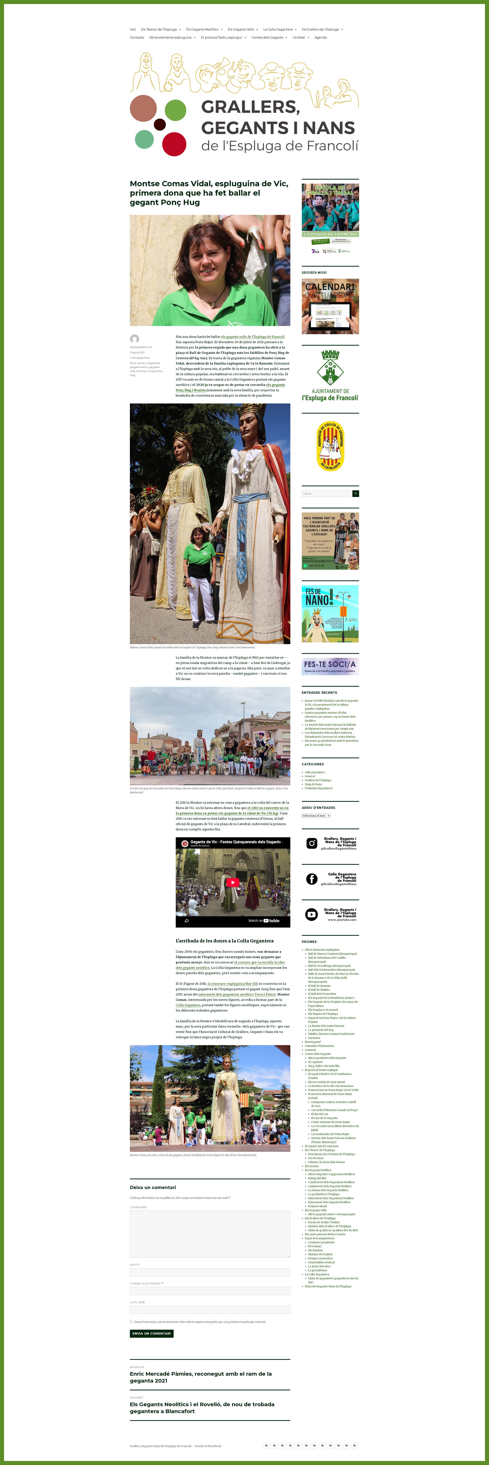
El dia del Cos (319, 1114)
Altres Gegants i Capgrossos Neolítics (331, 1174)
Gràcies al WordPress (208, 1446)
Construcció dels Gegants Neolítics (329, 1186)
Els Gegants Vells (241, 29)
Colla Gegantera (188, 1005)
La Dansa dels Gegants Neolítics (328, 1190)
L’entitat (299, 37)
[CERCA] (355, 493)
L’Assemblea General (321, 1262)
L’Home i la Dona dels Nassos (326, 1162)
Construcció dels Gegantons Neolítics (331, 1182)
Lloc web (137, 1302)
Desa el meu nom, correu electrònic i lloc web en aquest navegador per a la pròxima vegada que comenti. (200, 1322)
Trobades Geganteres (319, 788)
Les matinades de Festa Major (330, 1134)
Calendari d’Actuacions (319, 1046)
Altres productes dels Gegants (327, 1058)
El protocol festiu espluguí (221, 37)
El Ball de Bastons (319, 985)
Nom (134, 1265)
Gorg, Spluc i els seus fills (323, 1066)
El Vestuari (314, 1246)
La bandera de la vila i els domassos (330, 1086)
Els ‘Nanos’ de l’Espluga (159, 29)
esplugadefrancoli (141, 347)
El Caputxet (315, 1062)
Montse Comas (145, 371)
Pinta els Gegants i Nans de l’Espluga (328, 1286)
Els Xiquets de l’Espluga (323, 1014)
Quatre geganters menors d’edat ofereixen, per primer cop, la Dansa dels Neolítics (330, 716)
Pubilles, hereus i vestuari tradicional (331, 1034)
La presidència (317, 1270)
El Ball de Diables (319, 989)
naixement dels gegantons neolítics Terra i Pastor (237, 994)
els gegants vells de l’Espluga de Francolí (252, 337)
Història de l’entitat (320, 1254)
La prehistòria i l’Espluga (324, 1194)
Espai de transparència (319, 1238)
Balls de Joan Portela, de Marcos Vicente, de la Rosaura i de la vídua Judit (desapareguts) (333, 977)
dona (133, 363)
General (310, 776)
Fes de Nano (315, 1158)
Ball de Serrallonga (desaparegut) (329, 965)
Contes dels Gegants (267, 37)
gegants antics (139, 367)
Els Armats (312, 1166)
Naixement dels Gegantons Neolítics (331, 1198)
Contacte (137, 37)
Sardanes (314, 1038)
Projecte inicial (317, 1206)
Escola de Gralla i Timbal (323, 1222)
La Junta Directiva (319, 1266)
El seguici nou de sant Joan (321, 1146)
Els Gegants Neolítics (202, 29)
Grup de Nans (313, 784)
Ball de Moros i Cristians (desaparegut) (332, 953)
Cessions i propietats (321, 1242)
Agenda (321, 37)
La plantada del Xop (321, 1030)
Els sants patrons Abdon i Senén (325, 1234)
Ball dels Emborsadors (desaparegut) (331, 969)
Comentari (138, 1207)
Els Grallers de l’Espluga (320, 29)
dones (141, 363)
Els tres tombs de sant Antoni (326, 1082)
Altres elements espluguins (170, 37)
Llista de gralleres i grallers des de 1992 (333, 1230)
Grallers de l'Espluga (318, 780)
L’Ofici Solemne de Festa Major (330, 1122)
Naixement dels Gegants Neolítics (329, 1202)
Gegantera (153, 363)
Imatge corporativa (320, 1258)
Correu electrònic (146, 1283)
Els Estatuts (315, 1250)
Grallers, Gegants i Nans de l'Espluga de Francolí (160, 1446)
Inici (133, 29)
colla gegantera (140, 357)
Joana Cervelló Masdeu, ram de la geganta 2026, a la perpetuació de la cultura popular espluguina (331, 704)
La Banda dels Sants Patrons (326, 1026)
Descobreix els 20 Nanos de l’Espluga (331, 1154)
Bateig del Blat (317, 1178)
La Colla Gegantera (277, 29)
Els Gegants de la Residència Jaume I (331, 998)
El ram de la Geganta (324, 1118)
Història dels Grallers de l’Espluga (329, 1226)
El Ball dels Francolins (322, 993)
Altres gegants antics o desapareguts (331, 1214)
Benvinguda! (313, 1042)
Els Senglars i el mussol (323, 1010)
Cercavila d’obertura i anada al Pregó (334, 1110)
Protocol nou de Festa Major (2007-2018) (333, 1090)
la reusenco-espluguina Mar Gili (233, 984)
